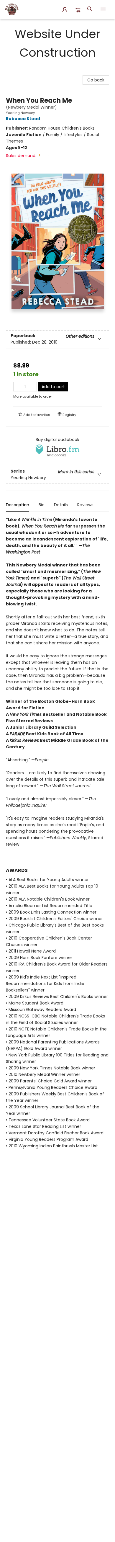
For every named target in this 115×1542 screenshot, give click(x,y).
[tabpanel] (57, 839)
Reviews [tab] (85, 505)
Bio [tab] (42, 505)
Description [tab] (17, 505)
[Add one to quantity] (33, 386)
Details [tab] (61, 505)
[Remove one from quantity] (17, 386)
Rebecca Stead (23, 119)
